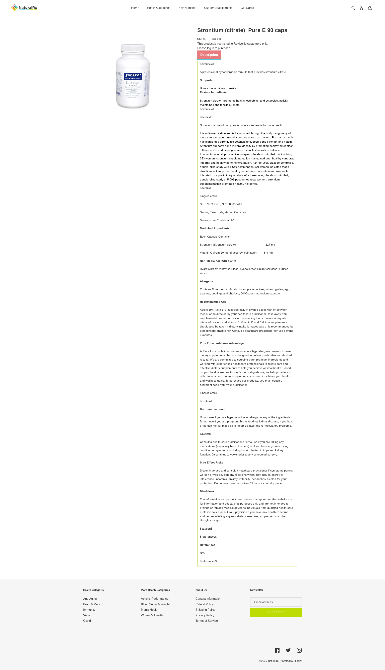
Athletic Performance (154, 598)
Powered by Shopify (291, 661)
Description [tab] (209, 54)
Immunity (89, 609)
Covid (87, 620)
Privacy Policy (205, 615)
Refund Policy (205, 604)
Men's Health (149, 609)
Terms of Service (207, 620)
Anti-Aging (90, 598)
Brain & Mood (92, 604)
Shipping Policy (206, 609)
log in (210, 48)
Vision (87, 615)
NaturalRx (273, 661)
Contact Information (208, 598)
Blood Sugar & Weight (155, 604)
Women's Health (152, 615)
